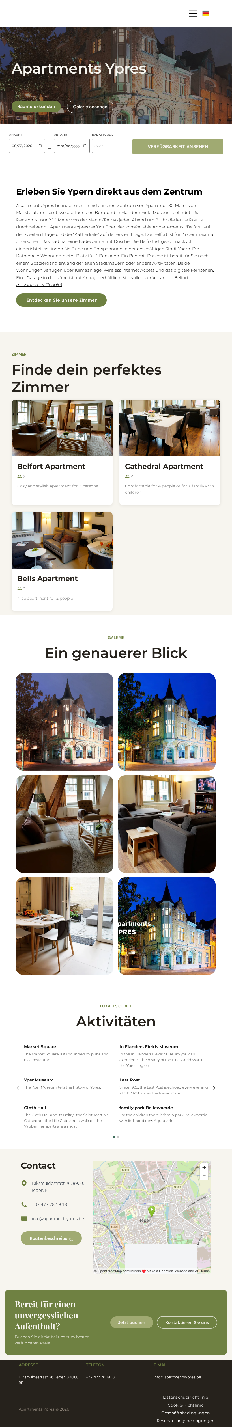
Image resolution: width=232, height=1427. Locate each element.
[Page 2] (118, 1137)
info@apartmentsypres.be (58, 1219)
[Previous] (18, 1087)
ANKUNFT (16, 135)
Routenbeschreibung (51, 1238)
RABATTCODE (102, 135)
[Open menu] (193, 13)
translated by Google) (39, 284)
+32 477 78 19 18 (49, 1204)
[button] (177, 146)
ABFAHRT (61, 135)
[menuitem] (185, 1397)
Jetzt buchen (131, 1322)
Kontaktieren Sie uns (187, 1322)
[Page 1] (114, 1137)
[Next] (214, 1087)
